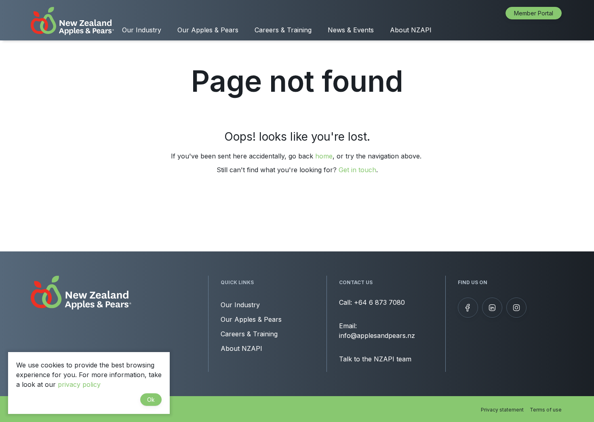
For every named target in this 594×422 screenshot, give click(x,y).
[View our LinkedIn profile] (492, 308)
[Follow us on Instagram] (516, 308)
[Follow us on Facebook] (468, 308)
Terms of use (546, 410)
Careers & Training (283, 30)
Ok (151, 399)
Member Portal (533, 13)
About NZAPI (411, 30)
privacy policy (79, 384)
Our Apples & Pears (207, 30)
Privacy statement (502, 410)
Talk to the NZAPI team (375, 359)
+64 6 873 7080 (379, 302)
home (324, 156)
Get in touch (357, 170)
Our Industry (141, 30)
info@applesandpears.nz (377, 335)
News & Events (351, 30)
